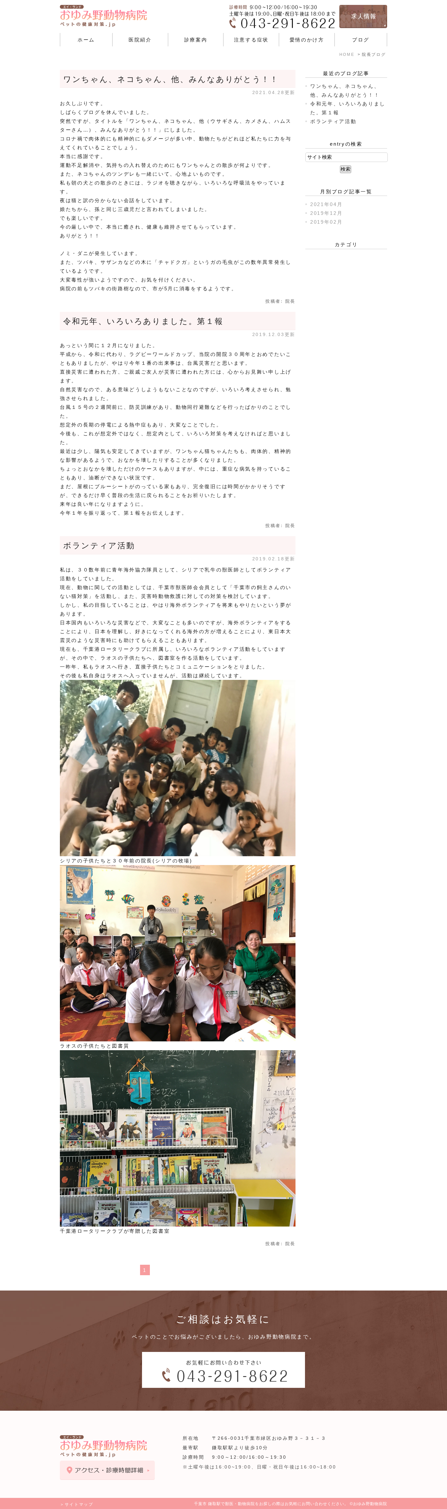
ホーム (86, 39)
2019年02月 (326, 222)
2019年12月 (326, 213)
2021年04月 (326, 204)
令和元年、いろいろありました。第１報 (143, 321)
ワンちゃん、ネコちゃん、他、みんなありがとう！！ (171, 79)
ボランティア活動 (99, 545)
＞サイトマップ (77, 1504)
